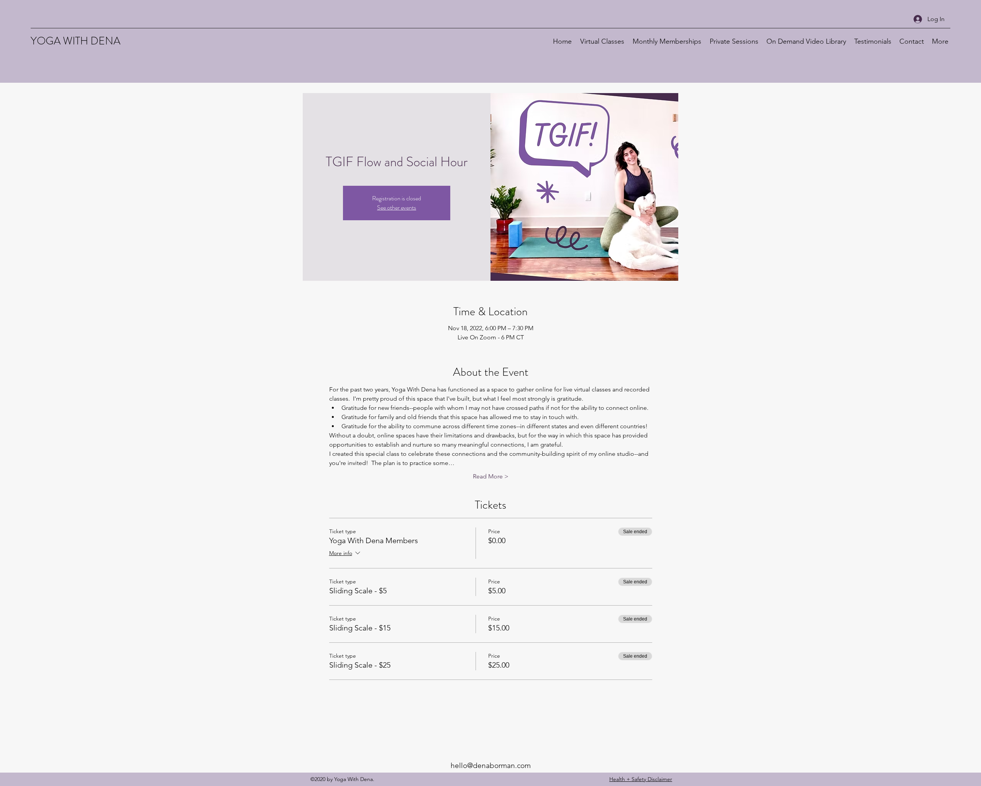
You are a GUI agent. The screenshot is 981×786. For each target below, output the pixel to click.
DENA (105, 41)
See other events (396, 207)
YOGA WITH (60, 41)
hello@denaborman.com (491, 765)
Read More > (491, 476)
